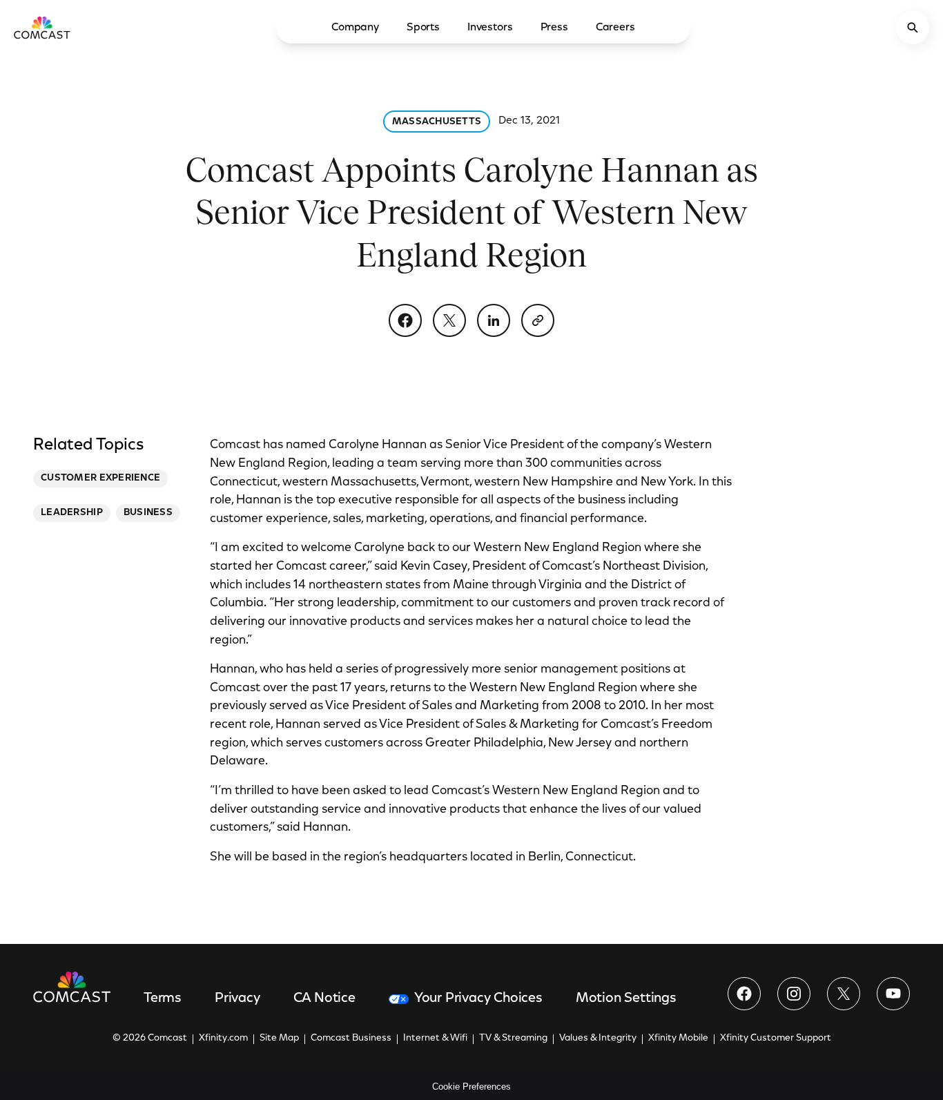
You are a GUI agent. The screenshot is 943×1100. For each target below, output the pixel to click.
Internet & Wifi (435, 1038)
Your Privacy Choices (478, 998)
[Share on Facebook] (405, 320)
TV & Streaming (513, 1038)
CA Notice (324, 998)
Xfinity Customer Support (775, 1038)
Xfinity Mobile (678, 1038)
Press (554, 27)
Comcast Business (351, 1038)
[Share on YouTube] (893, 993)
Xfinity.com (223, 1038)
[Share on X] (449, 320)
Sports (423, 27)
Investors (490, 27)
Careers (615, 27)
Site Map (279, 1038)
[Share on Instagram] (793, 993)
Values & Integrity (597, 1038)
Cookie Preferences (471, 1086)
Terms (163, 998)
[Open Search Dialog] (912, 27)
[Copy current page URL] (537, 320)
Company (355, 27)
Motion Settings (626, 998)
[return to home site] (42, 28)
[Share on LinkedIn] (493, 320)
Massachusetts (437, 122)
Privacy (237, 998)
